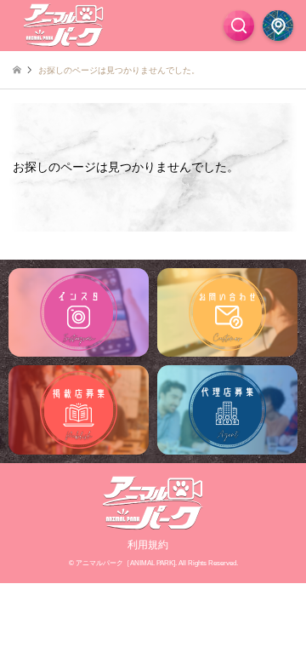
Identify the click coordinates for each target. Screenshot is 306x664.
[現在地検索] (278, 25)
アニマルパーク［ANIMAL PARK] (125, 563)
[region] (153, 361)
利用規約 (148, 545)
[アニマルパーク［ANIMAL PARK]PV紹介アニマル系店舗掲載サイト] (64, 25)
